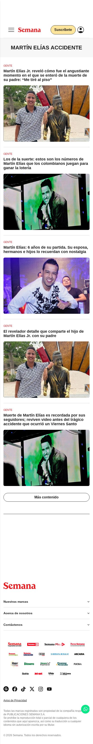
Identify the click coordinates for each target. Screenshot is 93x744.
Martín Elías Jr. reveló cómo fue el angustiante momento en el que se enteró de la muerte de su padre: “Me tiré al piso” (46, 75)
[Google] (6, 689)
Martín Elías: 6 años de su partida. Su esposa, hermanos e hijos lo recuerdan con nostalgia (45, 249)
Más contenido (46, 497)
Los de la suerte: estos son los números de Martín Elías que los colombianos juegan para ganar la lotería (45, 163)
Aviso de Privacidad (19, 700)
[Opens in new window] (14, 689)
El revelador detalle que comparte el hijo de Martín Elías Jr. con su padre (43, 333)
